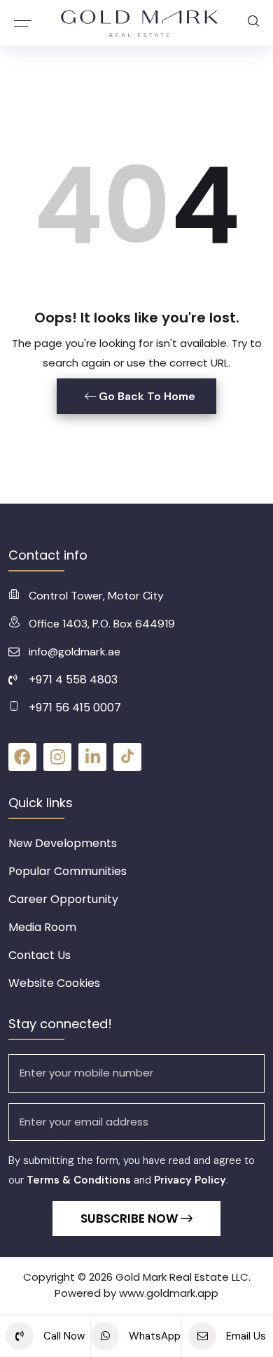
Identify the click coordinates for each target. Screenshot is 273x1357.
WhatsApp (153, 1336)
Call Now (63, 1336)
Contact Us (39, 955)
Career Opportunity (63, 899)
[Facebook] (22, 757)
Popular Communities (67, 871)
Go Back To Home (145, 396)
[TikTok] (127, 757)
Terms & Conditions (79, 1180)
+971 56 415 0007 (75, 707)
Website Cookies (54, 983)
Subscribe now (130, 1218)
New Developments (62, 843)
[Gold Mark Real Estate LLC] (140, 22)
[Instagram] (57, 757)
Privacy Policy (190, 1180)
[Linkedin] (92, 757)
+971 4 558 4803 (73, 680)
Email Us (244, 1336)
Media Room (42, 927)
